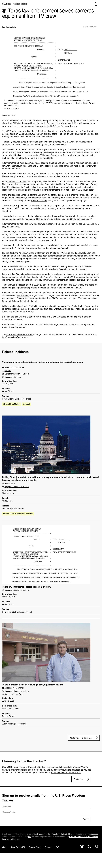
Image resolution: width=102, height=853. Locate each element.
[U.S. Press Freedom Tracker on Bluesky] (82, 847)
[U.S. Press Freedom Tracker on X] (89, 847)
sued (51, 131)
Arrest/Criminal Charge (14, 367)
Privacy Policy (35, 847)
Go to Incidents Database (81, 737)
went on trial (23, 295)
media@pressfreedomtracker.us (66, 772)
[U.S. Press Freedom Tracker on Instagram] (96, 847)
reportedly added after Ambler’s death (51, 247)
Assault (8, 370)
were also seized (39, 200)
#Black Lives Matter (11, 404)
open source (93, 833)
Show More (88, 27)
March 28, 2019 (8, 115)
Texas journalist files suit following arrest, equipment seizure (32, 684)
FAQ (57, 847)
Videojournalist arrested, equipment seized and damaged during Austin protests (42, 362)
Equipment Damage (13, 377)
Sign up (86, 819)
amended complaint (16, 181)
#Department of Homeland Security (18, 513)
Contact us (78, 779)
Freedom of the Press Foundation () (54, 833)
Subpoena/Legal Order (14, 694)
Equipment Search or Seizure (17, 373)
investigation (85, 252)
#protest (26, 404)
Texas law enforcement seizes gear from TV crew (26, 586)
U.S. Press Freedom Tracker (14, 3)
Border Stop (10, 483)
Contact (48, 847)
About (4, 847)
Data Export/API (18, 847)
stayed (95, 298)
